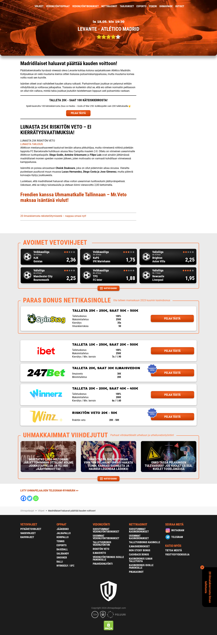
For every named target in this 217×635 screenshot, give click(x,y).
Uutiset (179, 6)
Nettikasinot (109, 6)
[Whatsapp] (36, 498)
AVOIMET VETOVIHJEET (55, 242)
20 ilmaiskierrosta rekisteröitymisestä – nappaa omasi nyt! (53, 215)
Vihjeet (39, 6)
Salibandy (63, 553)
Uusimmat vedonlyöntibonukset (106, 537)
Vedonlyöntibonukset (85, 6)
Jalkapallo (64, 533)
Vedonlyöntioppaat (58, 6)
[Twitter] (29, 498)
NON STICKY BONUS (139, 550)
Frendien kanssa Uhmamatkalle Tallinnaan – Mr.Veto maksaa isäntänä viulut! (73, 197)
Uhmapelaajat (27, 510)
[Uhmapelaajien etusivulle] (18, 6)
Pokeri (153, 6)
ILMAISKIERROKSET (139, 546)
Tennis (60, 541)
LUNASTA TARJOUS (31, 144)
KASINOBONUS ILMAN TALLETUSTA (140, 560)
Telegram (177, 537)
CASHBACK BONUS (139, 554)
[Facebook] (23, 498)
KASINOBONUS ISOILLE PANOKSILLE (141, 566)
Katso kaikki (110, 288)
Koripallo (63, 537)
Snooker (62, 557)
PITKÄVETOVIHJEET (30, 529)
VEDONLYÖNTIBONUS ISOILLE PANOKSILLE (108, 558)
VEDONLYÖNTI (101, 524)
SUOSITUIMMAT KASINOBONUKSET (139, 530)
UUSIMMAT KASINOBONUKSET (139, 537)
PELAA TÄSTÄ (78, 113)
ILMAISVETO (99, 552)
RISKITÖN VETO (101, 548)
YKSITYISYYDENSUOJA (177, 554)
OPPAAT (61, 524)
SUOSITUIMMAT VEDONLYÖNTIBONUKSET (106, 530)
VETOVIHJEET (28, 524)
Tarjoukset (127, 6)
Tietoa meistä (173, 550)
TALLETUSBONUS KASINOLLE (144, 542)
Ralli (60, 561)
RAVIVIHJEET (27, 537)
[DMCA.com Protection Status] (108, 625)
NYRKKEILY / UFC (65, 565)
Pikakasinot (136, 571)
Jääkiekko (63, 529)
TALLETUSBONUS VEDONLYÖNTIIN (102, 543)
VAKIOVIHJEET (28, 533)
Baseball (62, 549)
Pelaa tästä (172, 318)
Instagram (177, 530)
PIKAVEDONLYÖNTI (103, 563)
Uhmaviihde (166, 6)
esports (141, 6)
